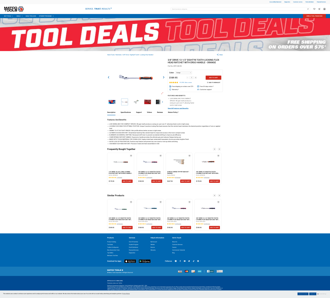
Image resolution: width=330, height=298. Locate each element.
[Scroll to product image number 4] (147, 102)
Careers (174, 247)
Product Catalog (111, 241)
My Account (154, 241)
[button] (322, 294)
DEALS (18, 16)
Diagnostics (132, 252)
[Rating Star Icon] (109, 177)
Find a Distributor (133, 247)
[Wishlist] (314, 9)
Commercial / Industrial (178, 250)
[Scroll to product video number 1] (112, 102)
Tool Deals (110, 244)
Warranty (153, 250)
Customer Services (177, 244)
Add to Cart (213, 77)
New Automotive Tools (113, 250)
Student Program (133, 244)
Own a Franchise (133, 241)
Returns (153, 247)
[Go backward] (108, 77)
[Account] (324, 9)
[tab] (111, 112)
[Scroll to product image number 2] (124, 102)
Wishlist (153, 244)
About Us (174, 241)
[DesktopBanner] (165, 34)
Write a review (188, 82)
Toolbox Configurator (113, 247)
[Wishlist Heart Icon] (131, 155)
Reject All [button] (313, 293)
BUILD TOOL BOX (31, 16)
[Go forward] (163, 77)
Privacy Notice (126, 293)
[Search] (308, 9)
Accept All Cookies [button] (303, 293)
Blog (173, 252)
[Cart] (319, 9)
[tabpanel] (165, 132)
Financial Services (134, 250)
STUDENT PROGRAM (45, 16)
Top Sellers (110, 252)
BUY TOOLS (7, 16)
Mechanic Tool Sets (112, 255)
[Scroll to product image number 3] (136, 102)
